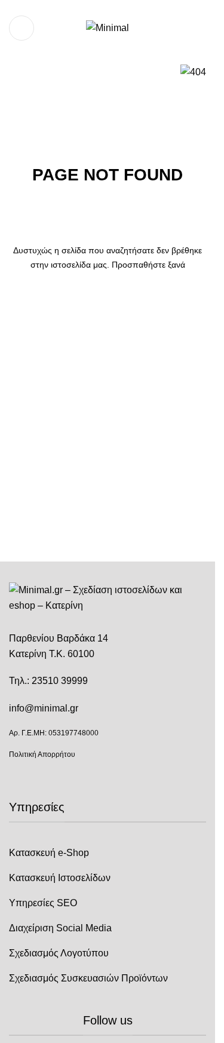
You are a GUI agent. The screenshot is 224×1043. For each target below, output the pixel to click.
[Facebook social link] (86, 8)
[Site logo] (107, 27)
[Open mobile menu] (21, 28)
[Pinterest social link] (129, 8)
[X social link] (100, 8)
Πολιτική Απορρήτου (42, 754)
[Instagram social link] (115, 8)
